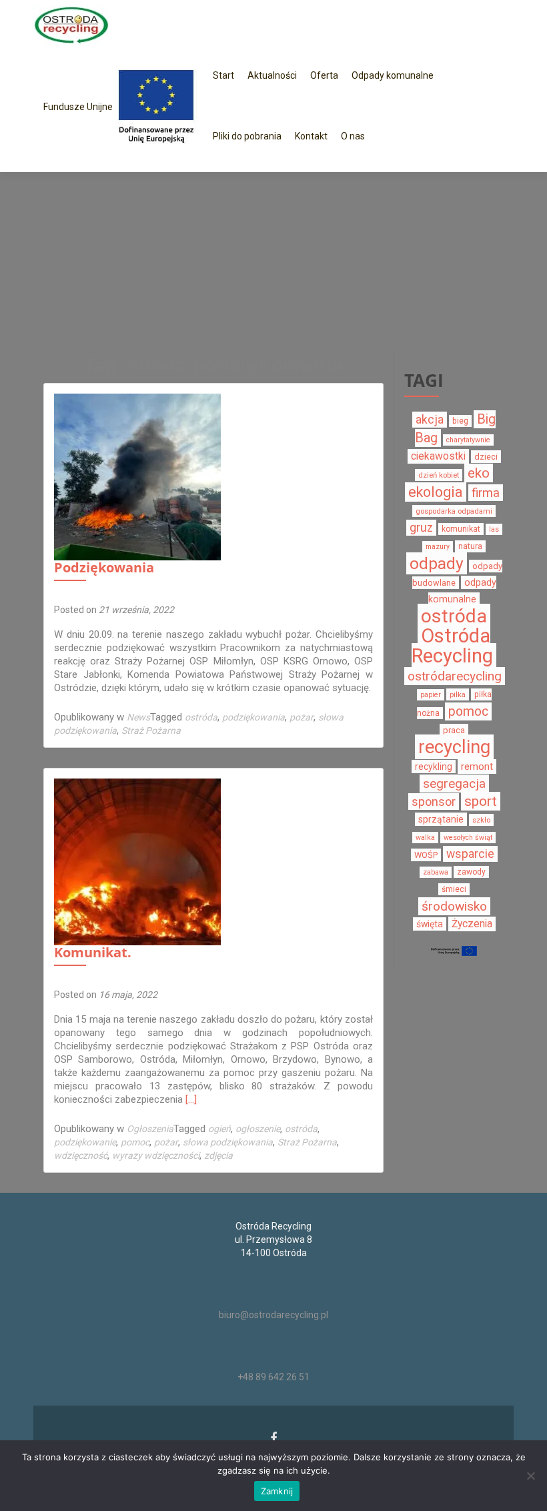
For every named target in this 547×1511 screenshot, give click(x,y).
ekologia (435, 492)
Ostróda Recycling (452, 645)
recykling (433, 766)
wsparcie (470, 854)
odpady (437, 563)
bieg (460, 421)
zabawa (435, 872)
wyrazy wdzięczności (155, 1155)
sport (480, 801)
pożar (302, 717)
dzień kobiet (438, 475)
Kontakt (311, 136)
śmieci (454, 889)
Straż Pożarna (151, 730)
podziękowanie (85, 1142)
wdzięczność (80, 1155)
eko (479, 473)
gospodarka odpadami (454, 511)
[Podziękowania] (137, 476)
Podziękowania (104, 567)
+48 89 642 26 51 (273, 1377)
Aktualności (272, 75)
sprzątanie (441, 819)
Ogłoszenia (150, 1128)
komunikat (461, 529)
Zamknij (277, 1491)
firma (486, 493)
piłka (458, 694)
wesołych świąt (468, 837)
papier (430, 694)
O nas (353, 136)
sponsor (434, 802)
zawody (471, 872)
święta (429, 924)
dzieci (486, 457)
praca (454, 730)
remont (477, 767)
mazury (438, 546)
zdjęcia (218, 1155)
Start (223, 75)
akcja (430, 419)
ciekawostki (438, 456)
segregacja (454, 783)
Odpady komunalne (393, 75)
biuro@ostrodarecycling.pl (273, 1315)
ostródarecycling (455, 676)
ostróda (201, 717)
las (494, 529)
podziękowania (253, 717)
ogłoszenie (257, 1128)
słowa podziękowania (228, 1142)
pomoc (135, 1142)
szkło (481, 820)
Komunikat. (92, 952)
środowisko (454, 906)
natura (470, 546)
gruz (421, 527)
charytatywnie (468, 440)
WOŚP (426, 855)
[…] (191, 1099)
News (138, 717)
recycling (454, 747)
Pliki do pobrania (247, 136)
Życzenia (472, 924)
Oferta (324, 75)
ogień (219, 1128)
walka (425, 837)
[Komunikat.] (137, 861)
